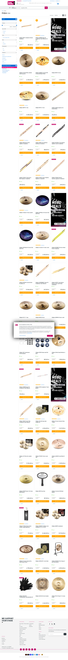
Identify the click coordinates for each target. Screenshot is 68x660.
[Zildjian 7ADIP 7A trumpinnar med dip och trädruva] (42, 131)
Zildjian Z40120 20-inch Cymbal (42, 596)
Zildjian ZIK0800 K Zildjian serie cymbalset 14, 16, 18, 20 (42, 527)
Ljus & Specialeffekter (23, 640)
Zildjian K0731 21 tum (40, 107)
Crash (3, 61)
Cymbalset (4, 58)
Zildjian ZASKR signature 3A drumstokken (57, 108)
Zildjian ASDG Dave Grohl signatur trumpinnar (24, 143)
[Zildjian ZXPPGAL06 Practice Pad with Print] (26, 236)
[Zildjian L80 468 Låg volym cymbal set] (42, 410)
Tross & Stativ (22, 643)
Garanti (40, 629)
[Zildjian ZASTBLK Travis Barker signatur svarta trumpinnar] (58, 131)
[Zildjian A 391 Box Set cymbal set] (26, 444)
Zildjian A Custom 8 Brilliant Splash (57, 492)
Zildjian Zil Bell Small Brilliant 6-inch (58, 353)
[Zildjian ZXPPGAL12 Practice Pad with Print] (42, 201)
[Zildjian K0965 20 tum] (42, 306)
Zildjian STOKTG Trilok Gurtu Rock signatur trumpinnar (25, 178)
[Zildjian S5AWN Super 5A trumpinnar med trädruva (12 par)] (42, 26)
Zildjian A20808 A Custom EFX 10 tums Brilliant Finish (42, 73)
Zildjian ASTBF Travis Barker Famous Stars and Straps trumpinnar (58, 283)
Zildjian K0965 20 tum (40, 317)
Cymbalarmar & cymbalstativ (6, 56)
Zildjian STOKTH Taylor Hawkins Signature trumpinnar (42, 178)
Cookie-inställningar (42, 639)
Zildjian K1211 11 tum (23, 317)
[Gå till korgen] (58, 3)
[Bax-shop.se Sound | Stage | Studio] (11, 3)
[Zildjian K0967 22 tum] (58, 61)
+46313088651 (9, 646)
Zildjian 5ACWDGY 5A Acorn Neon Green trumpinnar (58, 248)
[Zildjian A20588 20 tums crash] (58, 306)
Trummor (21, 637)
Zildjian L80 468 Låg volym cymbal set (41, 422)
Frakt (39, 626)
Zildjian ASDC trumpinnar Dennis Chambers (26, 38)
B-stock (3, 54)
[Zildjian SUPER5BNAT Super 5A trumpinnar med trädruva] (42, 271)
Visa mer (3, 63)
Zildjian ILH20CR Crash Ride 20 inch (58, 457)
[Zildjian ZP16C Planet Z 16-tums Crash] (58, 584)
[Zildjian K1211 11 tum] (26, 306)
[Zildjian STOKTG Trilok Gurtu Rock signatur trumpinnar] (26, 166)
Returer (40, 627)
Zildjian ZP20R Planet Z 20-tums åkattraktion (26, 492)
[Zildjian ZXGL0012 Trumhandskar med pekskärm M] (26, 584)
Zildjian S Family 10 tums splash (26, 212)
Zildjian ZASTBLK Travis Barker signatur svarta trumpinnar (58, 143)
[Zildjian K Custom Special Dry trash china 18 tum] (26, 549)
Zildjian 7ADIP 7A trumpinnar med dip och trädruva (41, 143)
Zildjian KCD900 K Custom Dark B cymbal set (25, 283)
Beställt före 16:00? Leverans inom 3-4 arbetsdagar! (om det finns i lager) (41, 3)
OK (50, 335)
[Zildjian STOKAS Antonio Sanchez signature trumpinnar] (58, 166)
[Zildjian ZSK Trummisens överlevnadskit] (26, 341)
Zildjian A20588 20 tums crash (58, 317)
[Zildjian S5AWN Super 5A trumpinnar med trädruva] (26, 376)
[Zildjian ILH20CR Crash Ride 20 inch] (58, 444)
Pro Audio (21, 626)
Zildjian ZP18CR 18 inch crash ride (42, 457)
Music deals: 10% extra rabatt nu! (8, 67)
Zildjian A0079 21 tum (23, 107)
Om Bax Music (31, 623)
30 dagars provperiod (21, 4)
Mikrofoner (21, 630)
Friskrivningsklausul (42, 636)
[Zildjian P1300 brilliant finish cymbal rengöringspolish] (26, 514)
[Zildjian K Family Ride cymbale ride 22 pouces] (26, 61)
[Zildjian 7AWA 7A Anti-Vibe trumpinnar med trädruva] (26, 410)
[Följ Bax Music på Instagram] (54, 624)
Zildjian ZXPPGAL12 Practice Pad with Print (42, 213)
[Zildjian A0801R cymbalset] (58, 514)
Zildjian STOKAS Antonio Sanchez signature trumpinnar (58, 178)
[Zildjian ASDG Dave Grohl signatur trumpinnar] (26, 131)
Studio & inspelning (22, 629)
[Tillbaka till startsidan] (10, 7)
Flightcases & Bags (22, 644)
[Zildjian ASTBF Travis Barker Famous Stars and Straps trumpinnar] (58, 271)
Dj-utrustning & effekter (23, 627)
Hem (39, 633)
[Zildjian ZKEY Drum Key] (42, 479)
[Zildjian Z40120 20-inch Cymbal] (42, 584)
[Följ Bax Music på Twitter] (52, 624)
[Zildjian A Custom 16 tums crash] (42, 236)
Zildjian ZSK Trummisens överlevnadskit (24, 353)
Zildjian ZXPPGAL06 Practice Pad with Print (26, 248)
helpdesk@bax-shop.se (9, 648)
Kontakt (40, 623)
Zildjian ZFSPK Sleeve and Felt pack (42, 353)
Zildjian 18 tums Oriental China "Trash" (58, 422)
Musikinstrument (22, 633)
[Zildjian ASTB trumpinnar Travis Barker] (42, 376)
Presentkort (4, 72)
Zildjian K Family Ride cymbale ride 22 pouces (25, 73)
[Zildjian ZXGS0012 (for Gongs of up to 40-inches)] (58, 549)
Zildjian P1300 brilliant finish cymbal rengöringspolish (25, 527)
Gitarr (20, 634)
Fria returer (19, 3)
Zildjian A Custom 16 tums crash (42, 247)
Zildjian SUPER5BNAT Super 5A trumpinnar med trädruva (42, 283)
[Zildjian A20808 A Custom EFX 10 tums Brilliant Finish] (42, 61)
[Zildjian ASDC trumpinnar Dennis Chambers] (26, 26)
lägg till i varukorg (27, 47)
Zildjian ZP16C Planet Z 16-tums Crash (58, 596)
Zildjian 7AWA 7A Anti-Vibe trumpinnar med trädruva (24, 422)
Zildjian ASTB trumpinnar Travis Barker (42, 387)
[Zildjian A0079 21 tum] (26, 96)
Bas (20, 636)
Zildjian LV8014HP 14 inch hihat (42, 561)
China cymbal (4, 59)
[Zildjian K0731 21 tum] (42, 96)
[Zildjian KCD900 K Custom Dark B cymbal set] (26, 271)
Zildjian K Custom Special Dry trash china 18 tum (25, 562)
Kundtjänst (41, 621)
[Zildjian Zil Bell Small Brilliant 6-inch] (58, 341)
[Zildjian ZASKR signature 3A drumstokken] (58, 96)
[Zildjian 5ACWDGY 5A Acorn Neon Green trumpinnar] (58, 236)
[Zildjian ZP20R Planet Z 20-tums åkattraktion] (26, 479)
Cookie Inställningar (22, 335)
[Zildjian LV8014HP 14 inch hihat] (42, 549)
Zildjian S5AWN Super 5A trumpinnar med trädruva (24, 387)
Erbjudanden (4, 68)
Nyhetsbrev (31, 626)
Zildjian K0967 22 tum (56, 72)
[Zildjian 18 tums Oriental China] (58, 410)
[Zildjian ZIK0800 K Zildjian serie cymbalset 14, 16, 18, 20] (42, 514)
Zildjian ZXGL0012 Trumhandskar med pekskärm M (26, 596)
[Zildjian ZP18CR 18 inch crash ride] (42, 444)
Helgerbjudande (5, 71)
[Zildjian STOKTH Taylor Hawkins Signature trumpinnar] (42, 166)
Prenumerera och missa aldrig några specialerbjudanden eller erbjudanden (57, 630)
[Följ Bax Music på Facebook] (50, 624)
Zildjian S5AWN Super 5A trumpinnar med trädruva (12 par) (42, 38)
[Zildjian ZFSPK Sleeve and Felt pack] (42, 341)
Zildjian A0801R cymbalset (57, 526)
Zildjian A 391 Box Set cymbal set (25, 457)
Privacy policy (41, 637)
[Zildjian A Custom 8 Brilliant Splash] (58, 479)
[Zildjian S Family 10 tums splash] (26, 201)
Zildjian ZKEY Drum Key (40, 491)
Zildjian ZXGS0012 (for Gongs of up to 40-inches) (58, 562)
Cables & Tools (22, 641)
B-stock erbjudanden (5, 70)
